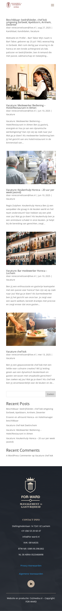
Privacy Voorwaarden (31, 565)
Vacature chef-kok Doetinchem (21, 425)
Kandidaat (11, 31)
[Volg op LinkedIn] (31, 583)
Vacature (34, 31)
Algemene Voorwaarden (31, 573)
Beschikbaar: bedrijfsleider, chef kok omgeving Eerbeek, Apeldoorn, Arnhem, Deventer (28, 22)
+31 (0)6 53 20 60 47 (31, 530)
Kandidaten (23, 31)
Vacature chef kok (16, 351)
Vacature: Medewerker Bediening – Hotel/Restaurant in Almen (25, 106)
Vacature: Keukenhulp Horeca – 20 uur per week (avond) (30, 191)
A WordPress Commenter (18, 455)
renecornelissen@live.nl (23, 27)
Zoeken (50, 394)
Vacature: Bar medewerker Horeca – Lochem (26, 272)
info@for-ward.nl (31, 536)
